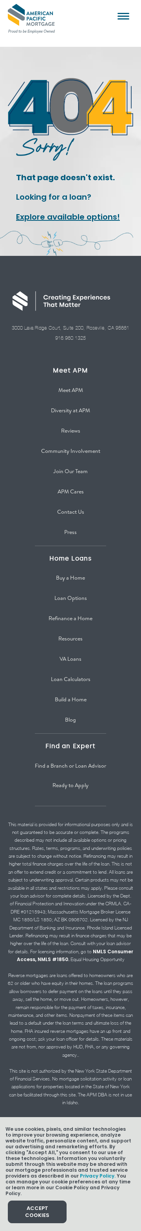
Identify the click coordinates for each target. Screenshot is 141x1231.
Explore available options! (68, 216)
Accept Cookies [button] (37, 1211)
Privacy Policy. (98, 1175)
